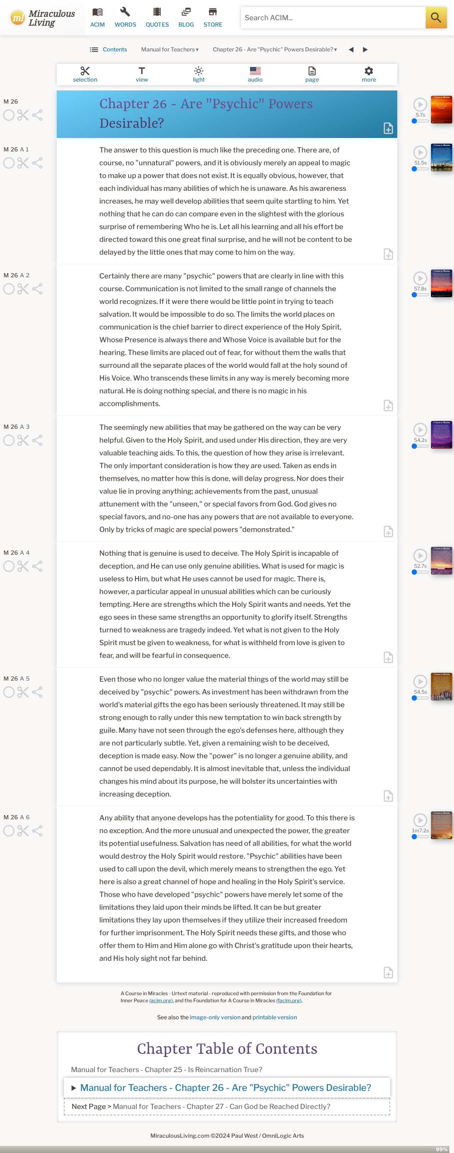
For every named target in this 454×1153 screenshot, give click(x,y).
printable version (275, 1017)
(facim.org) (288, 1000)
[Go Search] (436, 17)
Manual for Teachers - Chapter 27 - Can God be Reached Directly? (222, 1106)
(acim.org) (161, 1000)
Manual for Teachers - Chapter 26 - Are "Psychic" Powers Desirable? (225, 1087)
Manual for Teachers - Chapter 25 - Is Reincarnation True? (166, 1069)
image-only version (215, 1017)
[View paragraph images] (441, 109)
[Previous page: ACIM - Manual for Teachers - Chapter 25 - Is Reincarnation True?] (351, 49)
